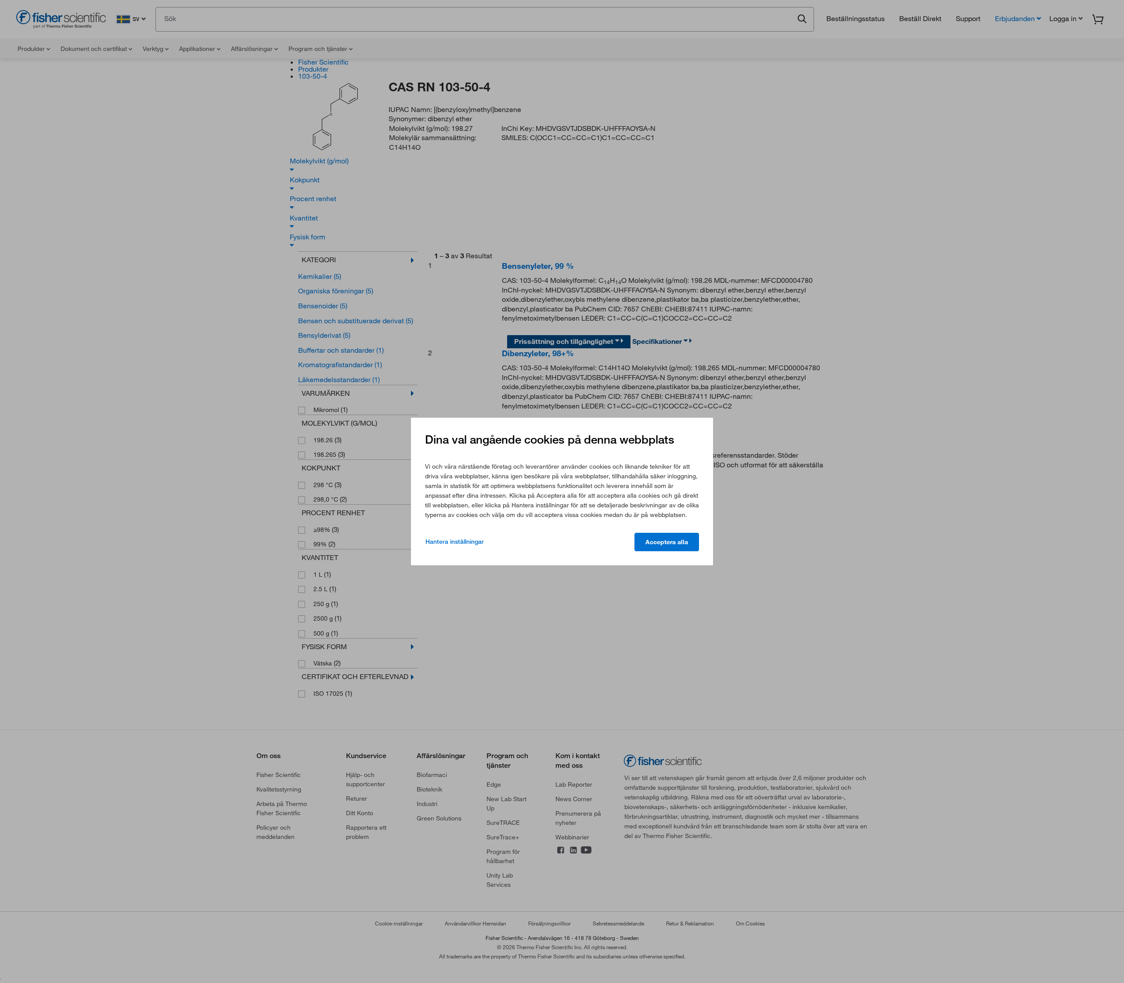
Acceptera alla (666, 542)
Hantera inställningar (454, 542)
